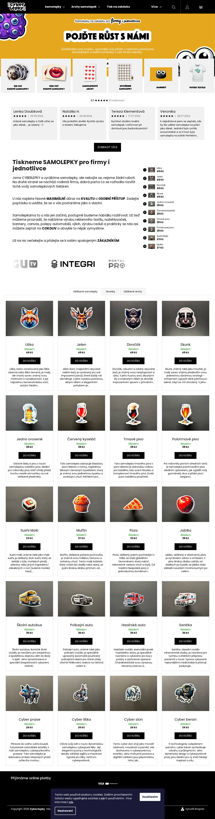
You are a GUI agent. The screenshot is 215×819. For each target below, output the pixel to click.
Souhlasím (150, 797)
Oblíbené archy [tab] (133, 291)
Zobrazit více (107, 147)
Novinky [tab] (110, 291)
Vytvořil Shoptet (194, 809)
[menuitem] (54, 7)
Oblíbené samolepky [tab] (85, 291)
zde (70, 802)
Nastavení (65, 811)
